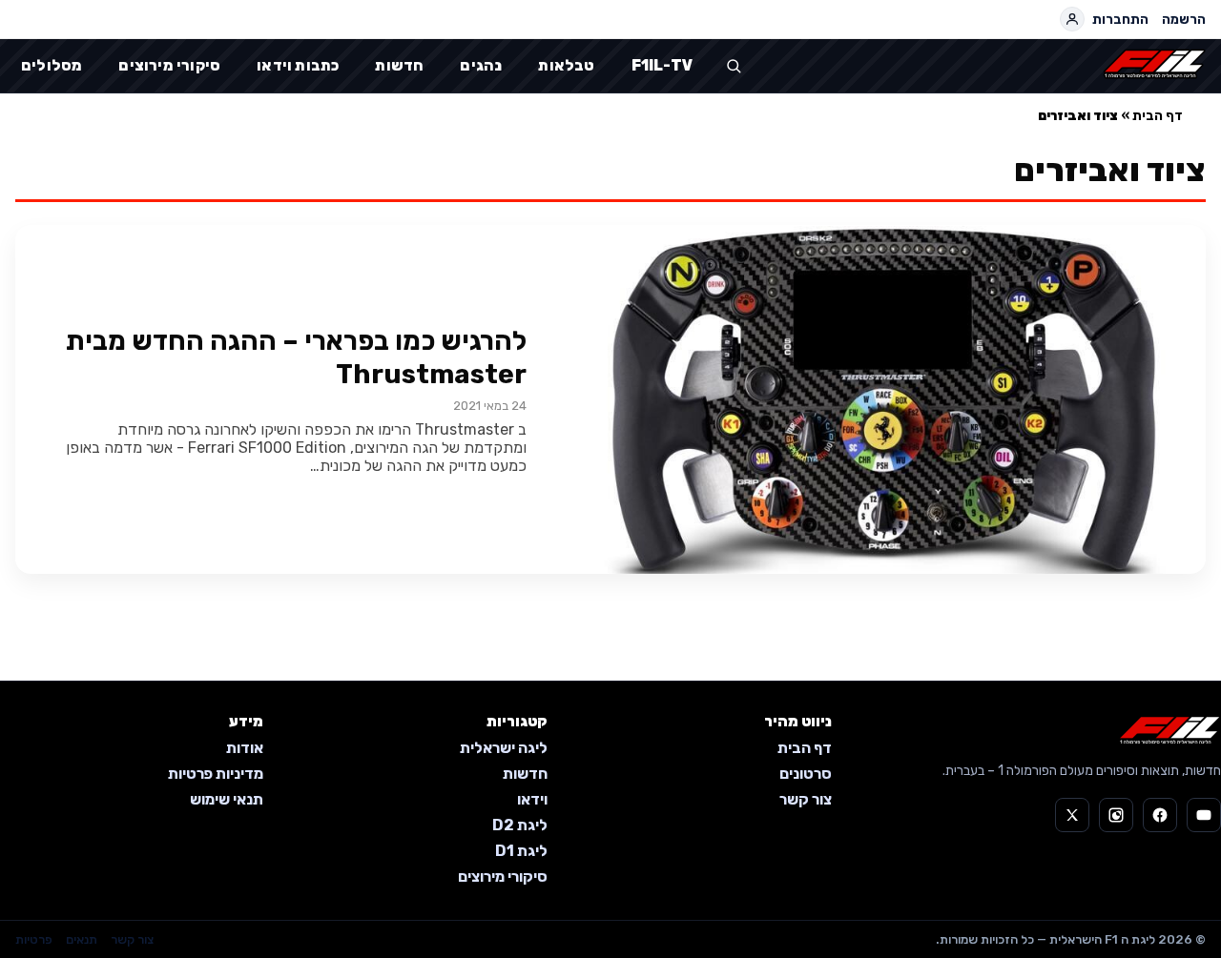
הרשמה (1184, 19)
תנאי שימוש (226, 799)
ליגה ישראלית (504, 748)
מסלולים (51, 65)
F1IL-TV (662, 65)
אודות (244, 748)
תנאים (81, 939)
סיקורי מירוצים (169, 65)
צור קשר (805, 799)
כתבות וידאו (298, 65)
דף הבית (1157, 116)
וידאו (532, 799)
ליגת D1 (521, 851)
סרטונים (805, 773)
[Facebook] (1160, 815)
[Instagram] (1116, 815)
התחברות (1120, 19)
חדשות (399, 65)
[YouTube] (1204, 815)
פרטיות (33, 939)
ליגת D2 (520, 825)
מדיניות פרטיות (215, 773)
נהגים (481, 65)
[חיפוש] (733, 66)
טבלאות (566, 65)
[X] (1072, 815)
